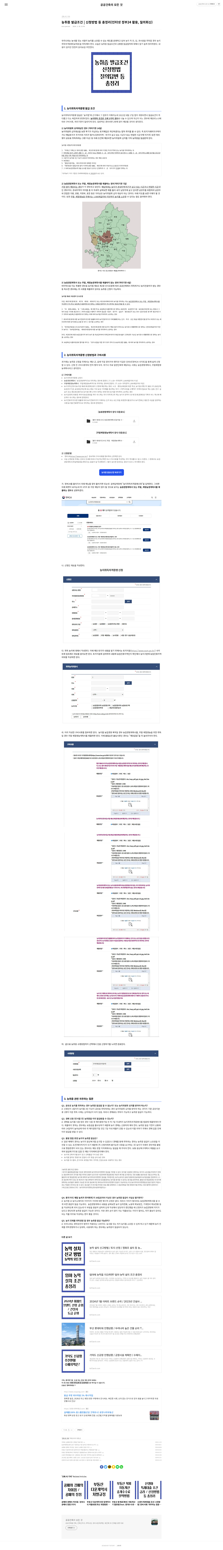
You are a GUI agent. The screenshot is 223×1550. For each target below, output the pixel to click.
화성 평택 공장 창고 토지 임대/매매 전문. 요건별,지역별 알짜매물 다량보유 (93, 1415)
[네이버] (117, 1466)
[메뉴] (6, 4)
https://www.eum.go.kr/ (143, 650)
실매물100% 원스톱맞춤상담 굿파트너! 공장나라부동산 (88, 1412)
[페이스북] (101, 1466)
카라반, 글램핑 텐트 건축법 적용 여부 (72, 1442)
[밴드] (121, 1466)
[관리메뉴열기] (219, 4)
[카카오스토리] (113, 1466)
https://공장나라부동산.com (74, 1409)
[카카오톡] (109, 1466)
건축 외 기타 (65, 1438)
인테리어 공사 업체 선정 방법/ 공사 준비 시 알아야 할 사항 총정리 (80, 1460)
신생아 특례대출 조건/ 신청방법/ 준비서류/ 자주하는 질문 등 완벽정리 (82, 1455)
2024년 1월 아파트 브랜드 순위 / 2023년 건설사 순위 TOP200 (80, 1457)
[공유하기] (68, 1430)
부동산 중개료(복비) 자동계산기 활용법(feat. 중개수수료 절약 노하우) (82, 1452)
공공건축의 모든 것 (111, 4)
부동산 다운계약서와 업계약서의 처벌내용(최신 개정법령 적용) (79, 1450)
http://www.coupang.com (74, 1392)
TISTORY (112, 1546)
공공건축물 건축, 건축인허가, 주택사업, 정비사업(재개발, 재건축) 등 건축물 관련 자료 (94, 1523)
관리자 (119, 1546)
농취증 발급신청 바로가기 (112, 472)
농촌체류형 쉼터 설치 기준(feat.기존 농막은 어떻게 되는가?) (79, 1445)
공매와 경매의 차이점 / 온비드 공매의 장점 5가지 (76, 1447)
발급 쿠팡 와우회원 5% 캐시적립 (78, 1395)
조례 (117, 168)
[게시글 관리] (71, 1430)
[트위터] (105, 1466)
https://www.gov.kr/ (78, 456)
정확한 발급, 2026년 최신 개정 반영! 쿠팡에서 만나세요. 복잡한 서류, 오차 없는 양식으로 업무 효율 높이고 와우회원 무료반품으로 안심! (111, 1399)
